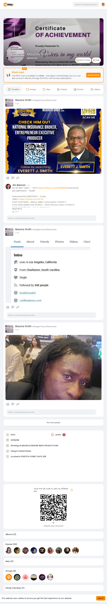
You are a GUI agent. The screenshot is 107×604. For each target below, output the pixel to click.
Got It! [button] (100, 598)
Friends (8, 544)
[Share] (18, 178)
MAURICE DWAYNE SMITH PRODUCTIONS (40, 445)
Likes (7, 561)
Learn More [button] (77, 598)
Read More (17, 208)
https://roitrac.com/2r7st (31, 199)
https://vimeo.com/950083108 (52, 188)
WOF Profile (84, 60)
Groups (9, 571)
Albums (9, 534)
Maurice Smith (39, 54)
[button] (86, 4)
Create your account (53, 526)
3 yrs (17, 103)
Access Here (93, 75)
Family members (13, 588)
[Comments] (13, 178)
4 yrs (17, 329)
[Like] (12, 178)
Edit (98, 60)
